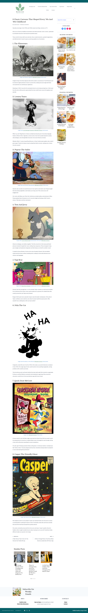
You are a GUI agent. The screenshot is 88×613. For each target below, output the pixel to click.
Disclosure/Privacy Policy (8, 610)
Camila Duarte (16, 24)
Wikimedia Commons (36, 77)
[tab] (32, 578)
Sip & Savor (62, 6)
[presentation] (19, 557)
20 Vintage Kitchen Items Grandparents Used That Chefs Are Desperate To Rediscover (19, 570)
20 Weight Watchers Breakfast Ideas (71, 126)
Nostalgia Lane (32, 6)
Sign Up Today (37, 602)
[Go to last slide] (15, 564)
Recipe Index (69, 6)
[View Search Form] (74, 8)
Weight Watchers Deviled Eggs (61, 108)
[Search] (73, 19)
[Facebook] (25, 610)
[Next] (50, 564)
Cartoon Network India (26, 240)
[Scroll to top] (85, 609)
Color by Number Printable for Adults (61, 87)
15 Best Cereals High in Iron (61, 50)
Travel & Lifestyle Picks (42, 6)
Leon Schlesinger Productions (28, 130)
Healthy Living (22, 602)
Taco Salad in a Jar (70, 50)
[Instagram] (29, 610)
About (47, 10)
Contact (53, 10)
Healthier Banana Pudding (61, 143)
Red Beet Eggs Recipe (70, 108)
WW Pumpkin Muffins (61, 67)
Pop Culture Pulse (53, 6)
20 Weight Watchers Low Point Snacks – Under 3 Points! (71, 68)
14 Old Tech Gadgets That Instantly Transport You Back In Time (46, 568)
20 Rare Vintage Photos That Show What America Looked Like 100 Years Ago (44, 538)
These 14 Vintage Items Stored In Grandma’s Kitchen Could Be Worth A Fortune (33, 570)
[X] (27, 610)
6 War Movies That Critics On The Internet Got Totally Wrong (20, 538)
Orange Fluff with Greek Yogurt (61, 125)
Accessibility (18, 610)
